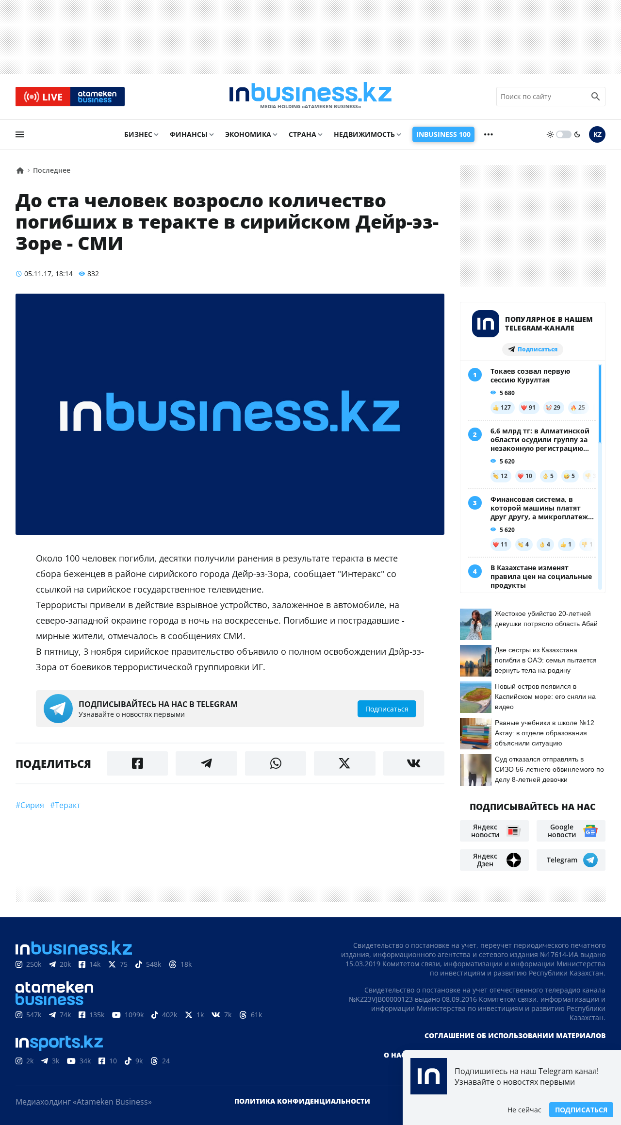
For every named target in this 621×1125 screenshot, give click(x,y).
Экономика (248, 134)
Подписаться (581, 1109)
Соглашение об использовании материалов (515, 1035)
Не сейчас (524, 1109)
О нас (395, 1054)
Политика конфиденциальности (302, 1101)
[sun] (550, 134)
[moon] (577, 134)
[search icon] (595, 96)
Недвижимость (364, 134)
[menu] (20, 134)
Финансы (189, 134)
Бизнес (138, 134)
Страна (302, 134)
